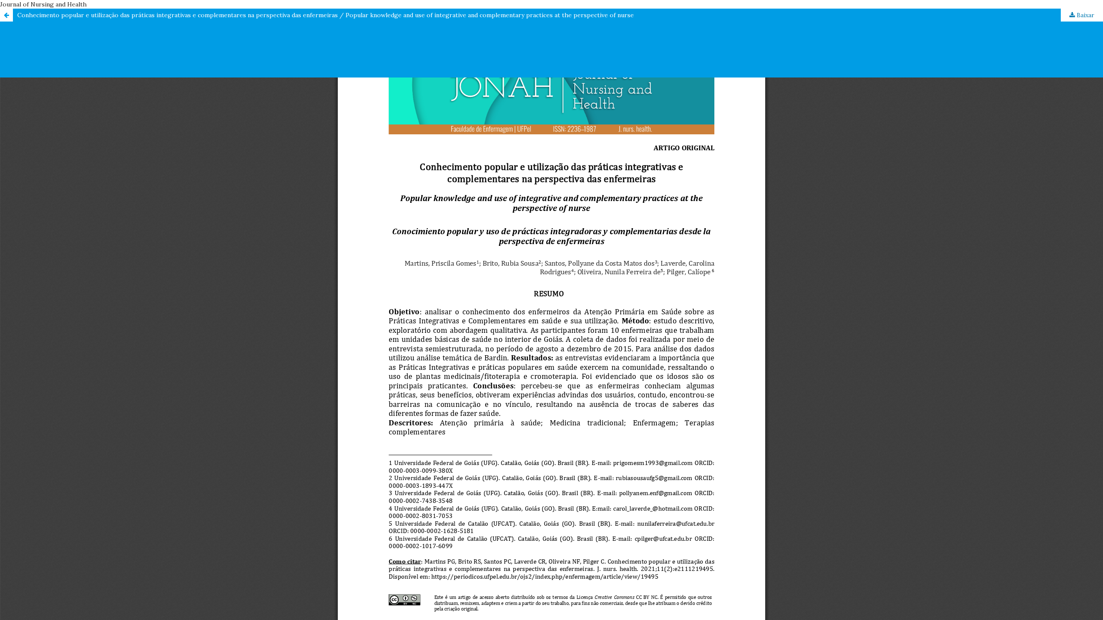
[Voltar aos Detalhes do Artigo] (6, 15)
